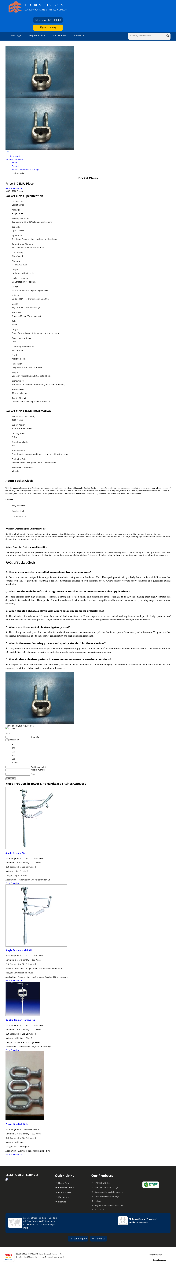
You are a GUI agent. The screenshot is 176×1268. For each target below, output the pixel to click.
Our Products (59, 35)
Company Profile (36, 35)
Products (16, 166)
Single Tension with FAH (19, 950)
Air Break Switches (103, 1182)
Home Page (15, 35)
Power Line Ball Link (17, 1124)
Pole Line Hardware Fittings (106, 1187)
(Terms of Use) (57, 1254)
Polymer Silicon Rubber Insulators (109, 1205)
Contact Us (78, 35)
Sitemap (62, 1201)
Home (14, 162)
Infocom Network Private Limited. (51, 1257)
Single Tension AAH (16, 853)
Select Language (159, 1260)
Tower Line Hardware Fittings (25, 169)
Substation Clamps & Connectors (109, 1192)
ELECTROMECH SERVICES (46, 7)
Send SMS (100, 1238)
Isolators (98, 1201)
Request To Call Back (15, 159)
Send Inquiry (49, 27)
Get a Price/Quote (14, 188)
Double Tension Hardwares (20, 1019)
